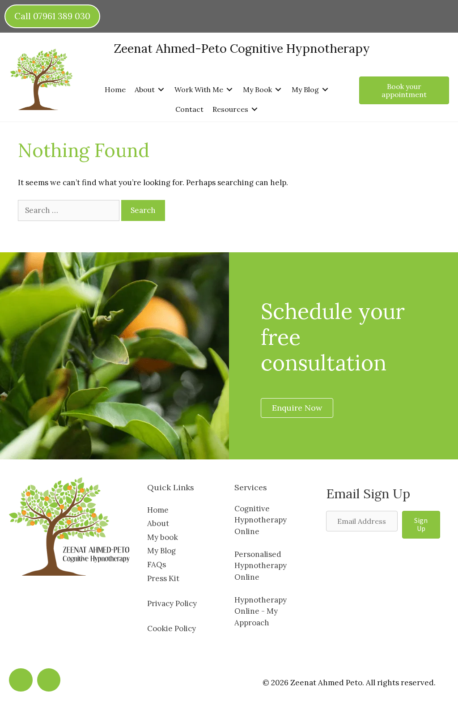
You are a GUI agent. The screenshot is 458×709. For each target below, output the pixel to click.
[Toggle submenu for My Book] (278, 90)
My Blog (161, 551)
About (158, 523)
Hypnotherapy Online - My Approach (260, 611)
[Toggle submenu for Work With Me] (229, 90)
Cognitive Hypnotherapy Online (260, 520)
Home (158, 510)
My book (162, 537)
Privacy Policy (172, 603)
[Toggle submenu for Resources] (254, 109)
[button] (421, 525)
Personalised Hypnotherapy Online (260, 565)
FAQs (156, 564)
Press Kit (163, 578)
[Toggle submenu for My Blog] (325, 90)
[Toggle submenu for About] (161, 90)
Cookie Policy (171, 628)
